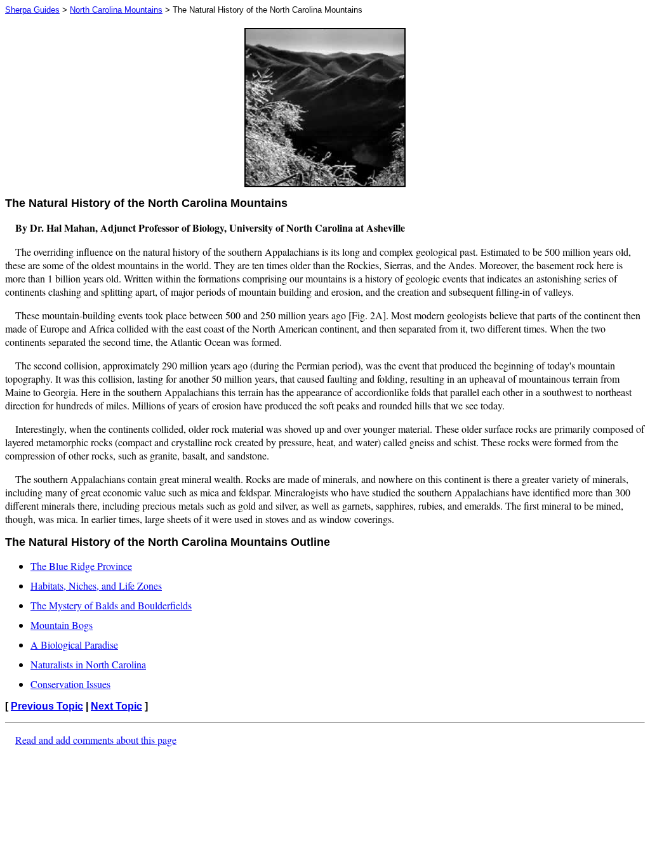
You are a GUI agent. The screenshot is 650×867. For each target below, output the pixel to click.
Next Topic (116, 706)
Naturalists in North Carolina (88, 664)
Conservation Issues (70, 684)
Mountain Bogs (61, 625)
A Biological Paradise (74, 644)
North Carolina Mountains (116, 10)
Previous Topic (47, 706)
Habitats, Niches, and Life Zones (96, 585)
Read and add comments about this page (95, 739)
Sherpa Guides (32, 10)
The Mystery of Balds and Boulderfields (111, 605)
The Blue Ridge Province (81, 565)
